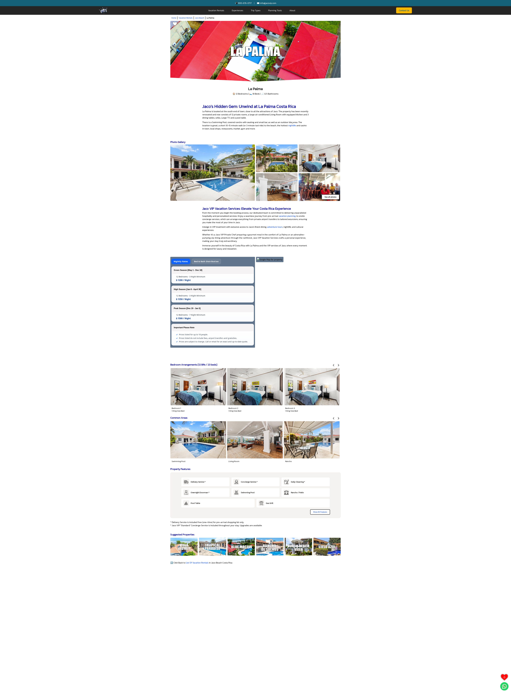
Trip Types (255, 10)
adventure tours (275, 226)
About (292, 10)
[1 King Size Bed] (319, 158)
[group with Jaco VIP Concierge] (319, 187)
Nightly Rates (181, 261)
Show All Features (320, 512)
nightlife (292, 125)
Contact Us (404, 10)
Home (173, 18)
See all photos (330, 197)
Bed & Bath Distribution (206, 261)
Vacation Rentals (216, 10)
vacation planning (287, 216)
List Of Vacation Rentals (197, 562)
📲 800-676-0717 (243, 3)
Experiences (237, 10)
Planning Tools (275, 10)
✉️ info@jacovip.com (266, 3)
